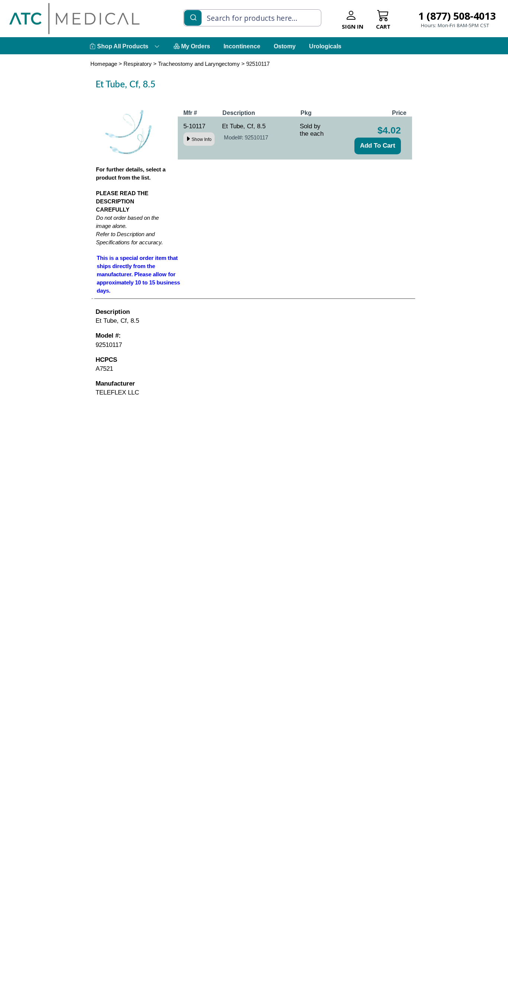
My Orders (195, 46)
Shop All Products (122, 46)
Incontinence (242, 46)
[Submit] (193, 17)
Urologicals (325, 46)
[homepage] (74, 18)
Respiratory (137, 64)
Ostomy (285, 46)
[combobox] (252, 17)
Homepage (103, 64)
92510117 (258, 64)
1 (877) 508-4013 (457, 16)
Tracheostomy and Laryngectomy (199, 64)
